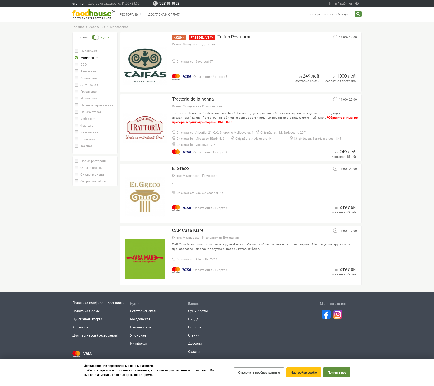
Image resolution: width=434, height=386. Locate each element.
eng (75, 3)
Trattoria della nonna (193, 99)
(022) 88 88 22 (169, 3)
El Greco (180, 168)
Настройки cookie (304, 372)
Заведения (97, 27)
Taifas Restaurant (235, 37)
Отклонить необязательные (259, 372)
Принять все (337, 372)
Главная (78, 27)
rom (83, 3)
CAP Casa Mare (188, 230)
